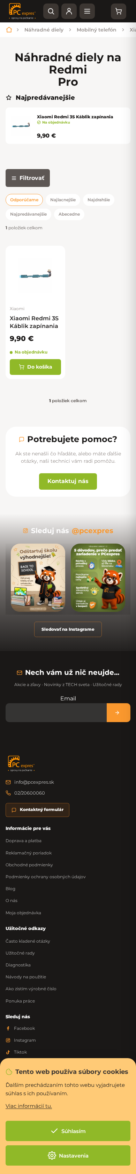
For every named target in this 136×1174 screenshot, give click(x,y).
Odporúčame (24, 199)
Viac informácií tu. (29, 1106)
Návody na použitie (26, 976)
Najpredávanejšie (28, 214)
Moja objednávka (23, 912)
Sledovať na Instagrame (68, 629)
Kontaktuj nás (68, 481)
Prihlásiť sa (118, 712)
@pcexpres (92, 530)
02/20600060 (29, 793)
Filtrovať (32, 178)
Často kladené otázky (28, 941)
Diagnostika (18, 964)
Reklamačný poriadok (29, 852)
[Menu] (87, 11)
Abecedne (69, 214)
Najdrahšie (99, 199)
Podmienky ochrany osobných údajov (46, 876)
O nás (11, 900)
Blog (10, 888)
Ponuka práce (20, 1001)
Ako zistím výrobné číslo (31, 988)
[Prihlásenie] (69, 11)
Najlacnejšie (63, 199)
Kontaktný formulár (41, 809)
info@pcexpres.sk (34, 782)
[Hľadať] (51, 11)
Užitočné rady (20, 953)
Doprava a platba (23, 840)
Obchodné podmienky (29, 864)
